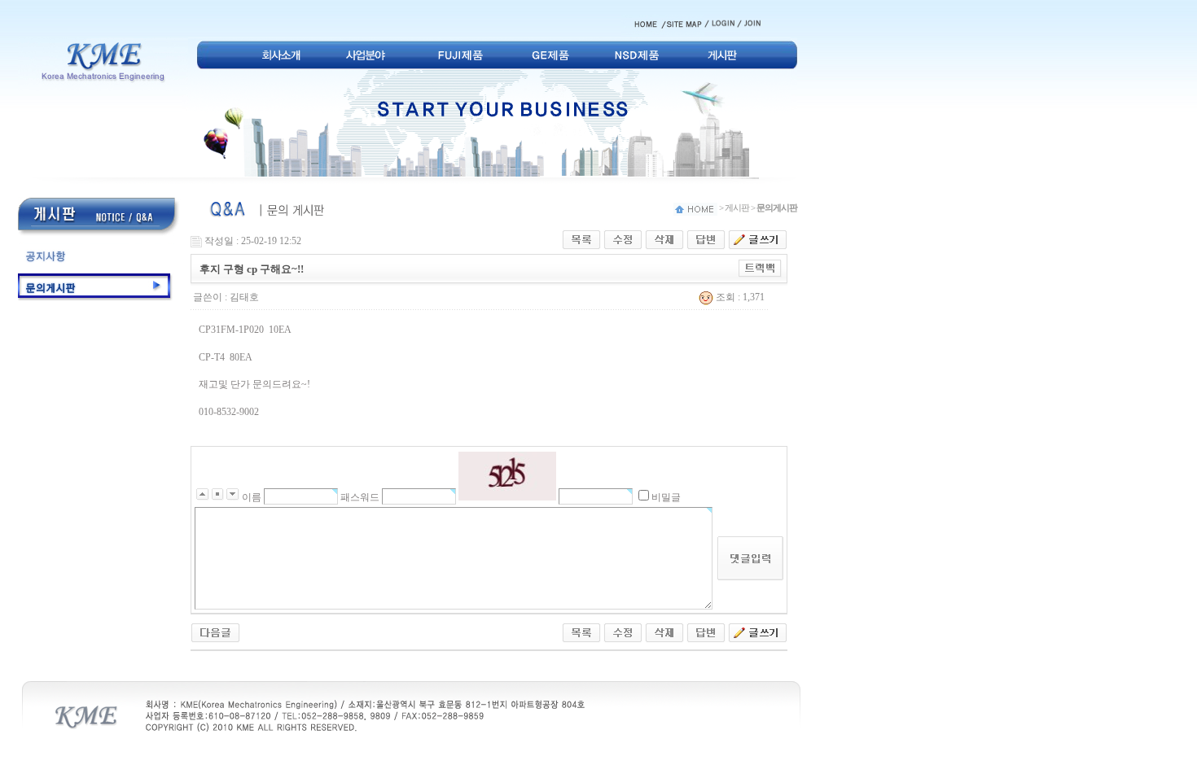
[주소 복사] (760, 267)
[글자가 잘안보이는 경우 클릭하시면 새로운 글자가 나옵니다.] (507, 476)
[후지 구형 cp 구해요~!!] (215, 631)
